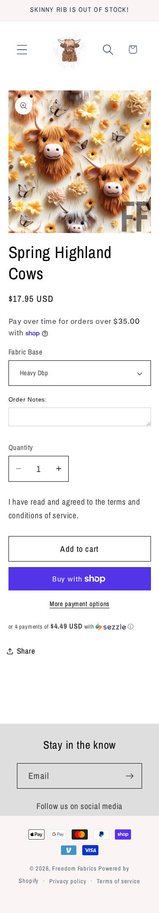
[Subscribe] (129, 776)
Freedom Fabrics (74, 868)
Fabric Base (25, 352)
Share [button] (26, 651)
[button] (22, 49)
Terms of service (118, 881)
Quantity (20, 447)
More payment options (79, 603)
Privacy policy (67, 881)
